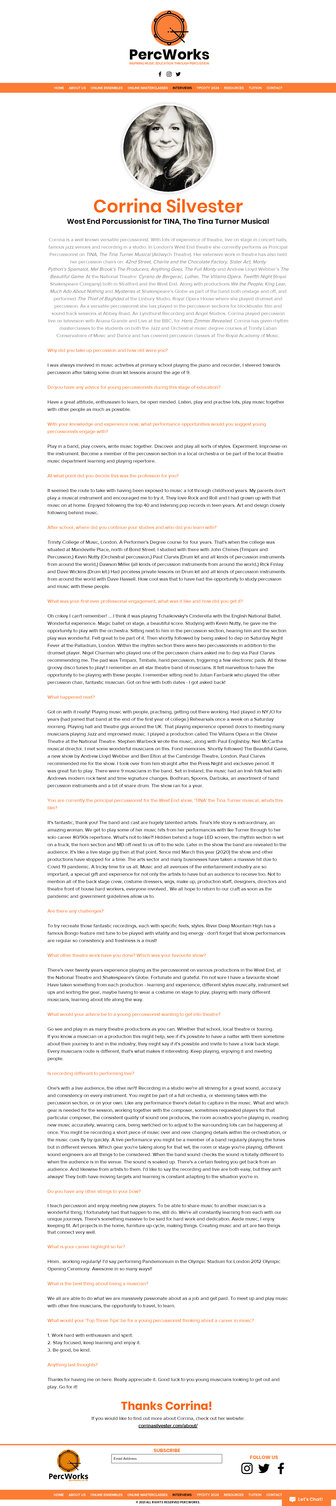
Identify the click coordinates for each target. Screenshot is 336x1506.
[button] (77, 87)
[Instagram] (169, 74)
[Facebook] (160, 74)
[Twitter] (178, 74)
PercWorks (169, 54)
